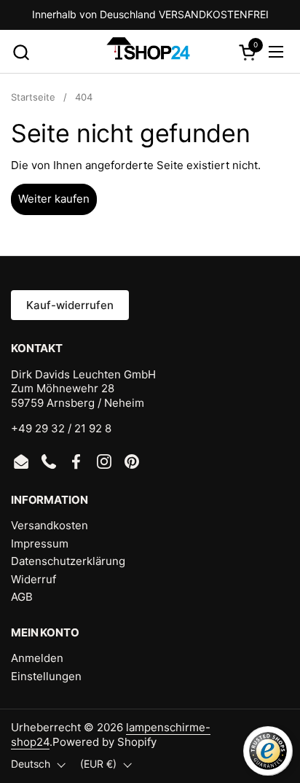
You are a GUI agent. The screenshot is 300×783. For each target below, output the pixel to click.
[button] (21, 52)
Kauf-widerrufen (70, 305)
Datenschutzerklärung (68, 561)
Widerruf (33, 579)
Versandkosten (49, 525)
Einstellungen (46, 676)
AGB (22, 597)
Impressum (39, 543)
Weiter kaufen (54, 199)
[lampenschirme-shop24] (148, 51)
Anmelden (37, 658)
